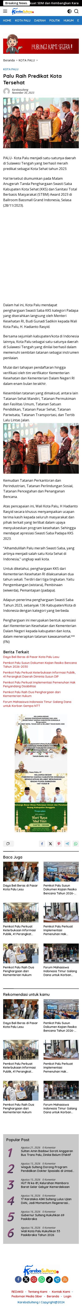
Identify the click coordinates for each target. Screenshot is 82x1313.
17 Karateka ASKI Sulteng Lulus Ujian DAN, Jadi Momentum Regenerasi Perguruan (46, 1201)
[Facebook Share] (42, 844)
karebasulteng (20, 90)
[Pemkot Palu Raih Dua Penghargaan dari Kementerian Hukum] (20, 953)
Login (67, 1296)
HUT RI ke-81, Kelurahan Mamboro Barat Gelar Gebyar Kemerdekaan (45, 1185)
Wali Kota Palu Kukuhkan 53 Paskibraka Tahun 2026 (40, 1233)
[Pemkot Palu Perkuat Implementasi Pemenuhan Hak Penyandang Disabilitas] (61, 912)
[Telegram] (57, 1279)
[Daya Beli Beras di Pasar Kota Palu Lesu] (20, 872)
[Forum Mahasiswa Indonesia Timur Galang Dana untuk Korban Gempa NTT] (61, 953)
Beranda (53, 1296)
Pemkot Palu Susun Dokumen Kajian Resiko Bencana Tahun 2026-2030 (40, 665)
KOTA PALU (11, 69)
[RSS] (65, 1279)
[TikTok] (49, 1279)
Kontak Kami (61, 1292)
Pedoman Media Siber (27, 1296)
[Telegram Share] (67, 844)
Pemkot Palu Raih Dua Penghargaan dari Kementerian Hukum (32, 694)
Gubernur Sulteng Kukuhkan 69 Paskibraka (42, 1217)
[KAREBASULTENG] (22, 11)
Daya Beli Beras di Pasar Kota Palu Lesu (31, 657)
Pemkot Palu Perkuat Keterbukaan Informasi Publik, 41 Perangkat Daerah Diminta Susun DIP (39, 674)
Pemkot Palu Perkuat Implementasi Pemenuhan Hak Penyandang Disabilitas (39, 684)
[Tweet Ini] (50, 844)
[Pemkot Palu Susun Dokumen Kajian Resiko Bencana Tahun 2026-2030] (61, 872)
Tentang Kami (37, 1292)
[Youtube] (33, 1279)
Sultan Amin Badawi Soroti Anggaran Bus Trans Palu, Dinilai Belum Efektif (47, 1153)
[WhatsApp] (41, 1279)
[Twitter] (26, 1279)
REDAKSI (17, 1292)
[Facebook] (18, 1279)
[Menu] (6, 11)
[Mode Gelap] (69, 11)
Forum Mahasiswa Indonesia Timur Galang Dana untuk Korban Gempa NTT (37, 704)
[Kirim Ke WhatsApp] (76, 844)
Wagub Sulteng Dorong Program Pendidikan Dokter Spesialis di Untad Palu (46, 1169)
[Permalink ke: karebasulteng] (6, 91)
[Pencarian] (76, 11)
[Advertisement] (41, 255)
